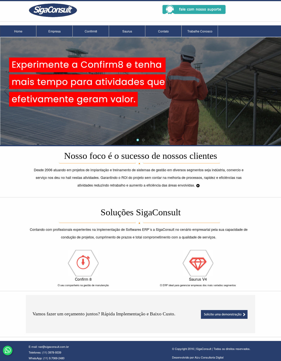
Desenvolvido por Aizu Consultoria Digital (197, 357)
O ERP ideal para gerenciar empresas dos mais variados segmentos (198, 285)
